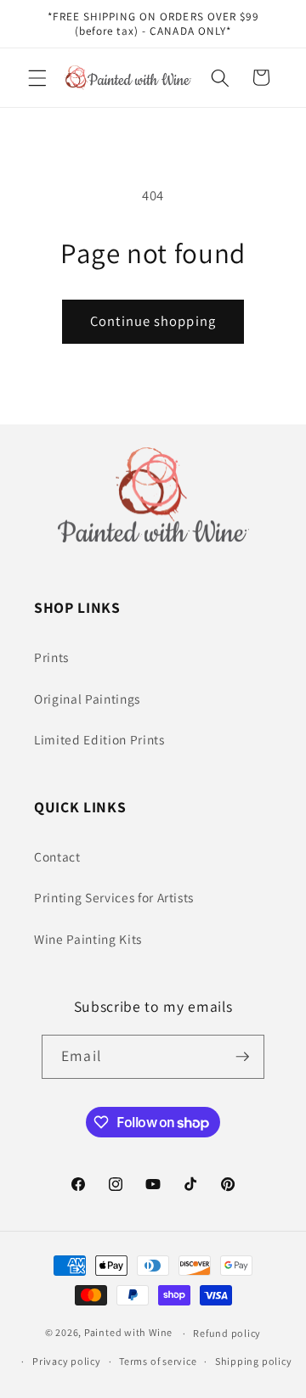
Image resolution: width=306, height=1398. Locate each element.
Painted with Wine (128, 1333)
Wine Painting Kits (88, 938)
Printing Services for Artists (114, 897)
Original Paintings (87, 698)
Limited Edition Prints (99, 739)
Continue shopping (153, 321)
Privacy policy (66, 1361)
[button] (37, 77)
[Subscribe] (242, 1057)
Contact (57, 856)
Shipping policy (253, 1361)
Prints (51, 656)
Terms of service (157, 1361)
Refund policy (227, 1333)
